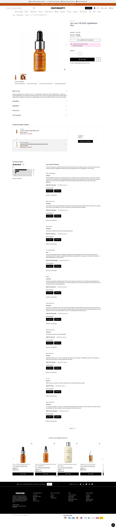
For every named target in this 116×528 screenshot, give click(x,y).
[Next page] (76, 428)
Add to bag (23, 473)
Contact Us (35, 494)
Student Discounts (89, 499)
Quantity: (72, 50)
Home (14, 14)
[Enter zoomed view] (64, 69)
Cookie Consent (15, 504)
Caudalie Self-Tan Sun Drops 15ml (87, 464)
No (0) (58, 190)
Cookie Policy (71, 497)
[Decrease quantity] (72, 53)
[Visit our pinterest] (92, 484)
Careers (52, 496)
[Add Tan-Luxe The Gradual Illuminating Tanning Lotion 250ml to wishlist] (76, 443)
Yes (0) (50, 190)
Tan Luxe (72, 21)
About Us (52, 494)
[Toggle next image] (66, 45)
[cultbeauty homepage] (58, 8)
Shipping (34, 497)
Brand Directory (20, 14)
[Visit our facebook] (80, 484)
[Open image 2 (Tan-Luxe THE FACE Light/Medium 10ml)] (23, 77)
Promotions (88, 496)
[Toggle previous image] (13, 45)
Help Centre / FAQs (37, 496)
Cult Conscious (54, 497)
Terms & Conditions (72, 494)
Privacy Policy (71, 496)
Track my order (36, 500)
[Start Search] (34, 8)
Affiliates (87, 497)
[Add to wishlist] (98, 59)
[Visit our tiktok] (89, 484)
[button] (85, 29)
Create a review (16, 178)
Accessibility (70, 500)
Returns (34, 499)
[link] (104, 8)
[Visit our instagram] (86, 484)
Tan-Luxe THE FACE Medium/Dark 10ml (21, 464)
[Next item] (103, 459)
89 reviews (78, 32)
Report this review (51, 195)
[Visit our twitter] (83, 484)
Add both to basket (85, 141)
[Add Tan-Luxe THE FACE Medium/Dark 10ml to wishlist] (31, 443)
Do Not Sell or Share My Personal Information (19, 507)
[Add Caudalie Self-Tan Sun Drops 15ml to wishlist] (99, 443)
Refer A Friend (89, 500)
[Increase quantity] (80, 53)
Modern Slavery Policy (72, 499)
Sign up (49, 484)
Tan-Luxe (27, 14)
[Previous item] (13, 459)
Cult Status (88, 494)
